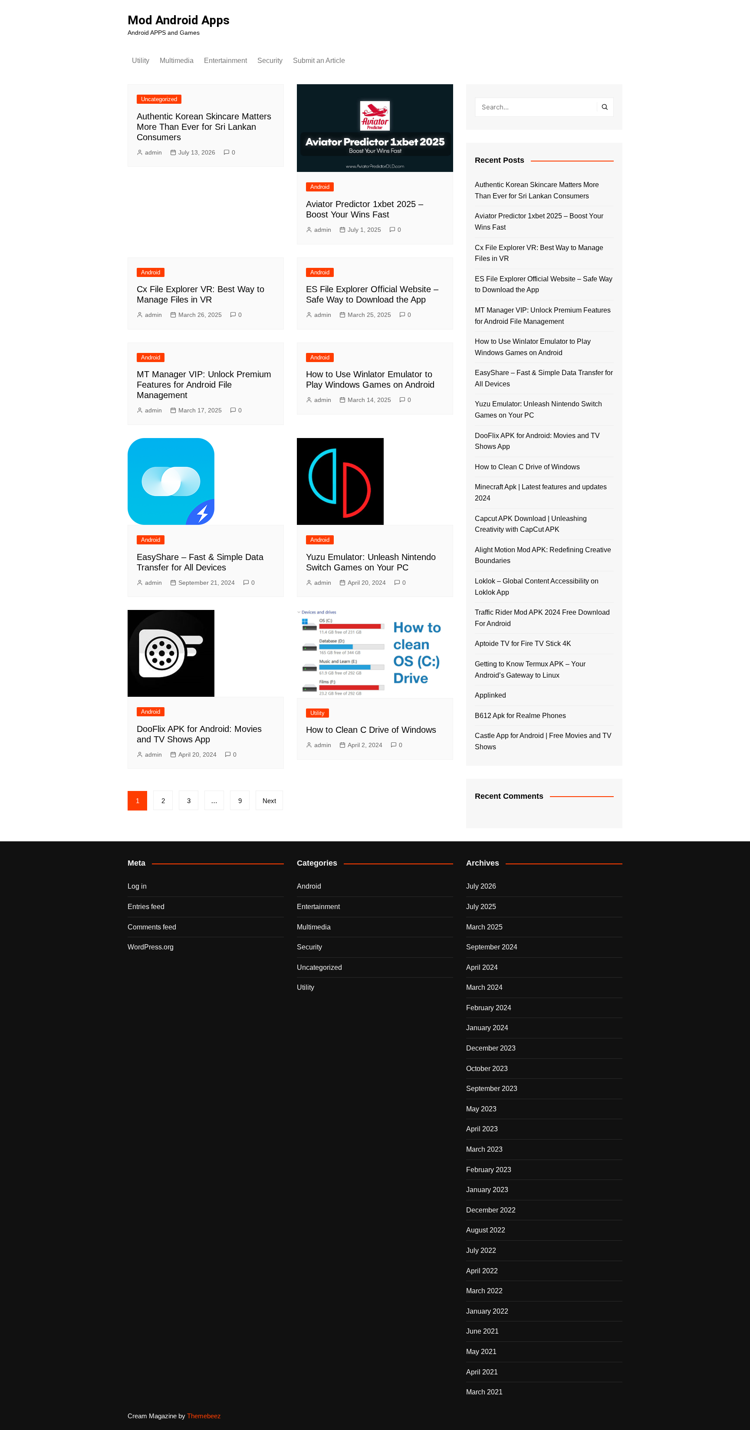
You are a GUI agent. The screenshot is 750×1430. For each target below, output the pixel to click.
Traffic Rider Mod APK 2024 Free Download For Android (542, 618)
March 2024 (484, 987)
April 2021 (482, 1372)
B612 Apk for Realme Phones (520, 715)
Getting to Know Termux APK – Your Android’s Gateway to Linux (530, 669)
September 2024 (491, 947)
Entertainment (225, 60)
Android (319, 187)
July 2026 (481, 886)
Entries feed (146, 906)
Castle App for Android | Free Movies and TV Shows (543, 741)
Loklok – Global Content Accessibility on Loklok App (537, 586)
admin (153, 152)
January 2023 (487, 1189)
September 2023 (491, 1088)
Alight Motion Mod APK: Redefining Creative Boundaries (543, 555)
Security (270, 60)
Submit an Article (319, 60)
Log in (137, 886)
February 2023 (488, 1169)
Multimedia (177, 60)
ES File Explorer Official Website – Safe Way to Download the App (543, 284)
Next (269, 800)
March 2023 (484, 1149)
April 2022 (482, 1271)
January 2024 (487, 1027)
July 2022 (481, 1250)
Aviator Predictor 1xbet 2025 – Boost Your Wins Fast (539, 221)
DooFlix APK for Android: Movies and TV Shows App (537, 441)
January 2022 (487, 1311)
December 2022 (491, 1210)
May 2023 (481, 1109)
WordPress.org (151, 947)
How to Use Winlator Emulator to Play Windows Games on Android (533, 347)
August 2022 (485, 1230)
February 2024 (488, 1008)
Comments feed (152, 927)
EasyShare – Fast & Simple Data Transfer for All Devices (544, 378)
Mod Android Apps (179, 20)
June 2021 (482, 1331)
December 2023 (491, 1048)
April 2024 (482, 967)
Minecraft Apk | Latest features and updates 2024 (541, 492)
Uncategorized (159, 99)
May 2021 (481, 1351)
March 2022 (484, 1291)
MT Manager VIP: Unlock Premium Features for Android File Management (204, 384)
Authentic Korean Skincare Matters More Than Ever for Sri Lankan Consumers (204, 127)
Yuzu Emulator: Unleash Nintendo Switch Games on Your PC (538, 409)
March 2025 (484, 927)
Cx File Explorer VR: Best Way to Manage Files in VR (539, 253)
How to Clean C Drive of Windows (371, 730)
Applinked (490, 695)
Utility (140, 60)
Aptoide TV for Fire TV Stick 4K (523, 643)
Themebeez (204, 1416)
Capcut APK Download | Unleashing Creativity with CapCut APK (531, 524)
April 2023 (482, 1129)
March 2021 (484, 1392)
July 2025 (481, 906)
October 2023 (487, 1068)
